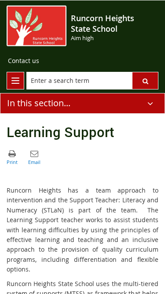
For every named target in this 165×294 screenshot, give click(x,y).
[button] (145, 80)
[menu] (15, 80)
